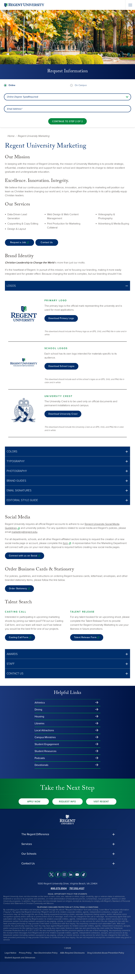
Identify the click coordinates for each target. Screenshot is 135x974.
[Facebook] (58, 874)
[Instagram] (64, 874)
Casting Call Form (18, 637)
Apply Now (33, 801)
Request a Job (18, 242)
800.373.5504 (59, 888)
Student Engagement (47, 744)
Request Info (67, 801)
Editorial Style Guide (22, 500)
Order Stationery (18, 588)
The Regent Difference (35, 834)
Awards (12, 654)
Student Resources (45, 751)
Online (12, 85)
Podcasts (40, 758)
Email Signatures (19, 490)
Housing (39, 716)
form (65, 543)
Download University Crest (63, 413)
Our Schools (28, 853)
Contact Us (47, 242)
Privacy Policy (25, 952)
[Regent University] (23, 5)
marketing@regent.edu (24, 532)
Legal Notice (10, 952)
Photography (17, 471)
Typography (16, 461)
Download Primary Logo (61, 318)
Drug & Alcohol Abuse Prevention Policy (105, 952)
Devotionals (41, 765)
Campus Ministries (45, 737)
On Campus (81, 85)
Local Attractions (44, 730)
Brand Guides (16, 480)
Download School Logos (61, 366)
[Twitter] (51, 874)
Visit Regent (101, 801)
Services (26, 844)
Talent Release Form (85, 637)
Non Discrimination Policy (45, 952)
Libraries (39, 723)
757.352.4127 (76, 888)
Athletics (40, 702)
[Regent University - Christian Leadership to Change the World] (67, 819)
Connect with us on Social (23, 555)
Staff (10, 663)
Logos (11, 285)
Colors (12, 451)
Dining (38, 709)
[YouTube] (77, 874)
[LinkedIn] (71, 874)
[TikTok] (83, 874)
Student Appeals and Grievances (20, 957)
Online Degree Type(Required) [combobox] (22, 96)
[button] (67, 286)
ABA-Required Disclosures (72, 952)
